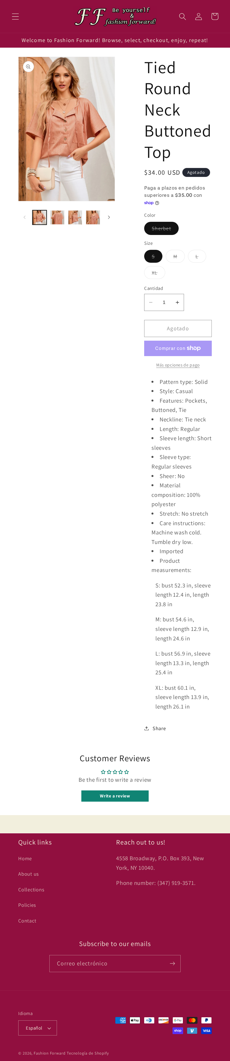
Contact (27, 920)
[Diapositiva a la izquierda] (24, 217)
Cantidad (153, 288)
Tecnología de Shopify (88, 1053)
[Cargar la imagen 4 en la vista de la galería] (93, 217)
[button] (15, 16)
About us (28, 873)
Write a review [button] (115, 796)
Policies (27, 904)
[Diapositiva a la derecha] (109, 217)
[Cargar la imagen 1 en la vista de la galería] (40, 217)
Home (25, 858)
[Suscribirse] (172, 963)
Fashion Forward (50, 1053)
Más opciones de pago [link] (178, 365)
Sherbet (165, 230)
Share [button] (159, 728)
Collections (31, 889)
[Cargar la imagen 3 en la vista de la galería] (75, 217)
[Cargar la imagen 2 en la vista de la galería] (57, 217)
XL (158, 274)
